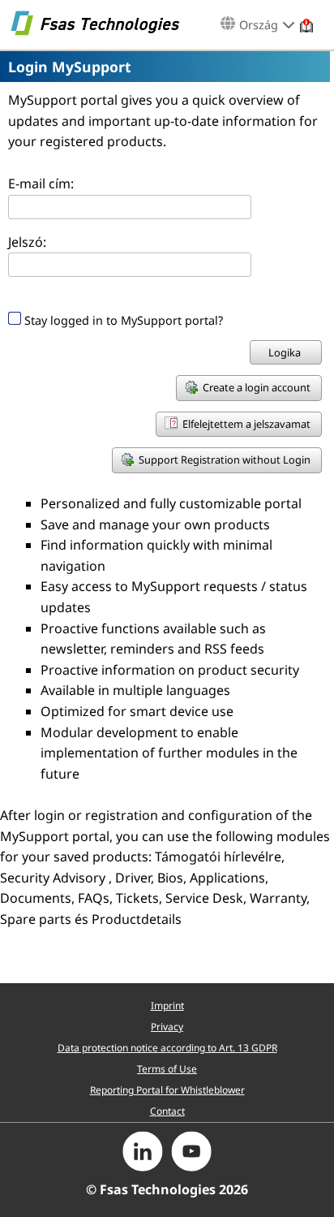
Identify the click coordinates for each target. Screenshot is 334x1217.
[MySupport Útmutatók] (304, 25)
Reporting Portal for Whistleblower (167, 1090)
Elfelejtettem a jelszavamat (247, 423)
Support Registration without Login (226, 459)
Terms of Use (167, 1069)
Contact (167, 1111)
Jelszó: (27, 242)
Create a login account (258, 387)
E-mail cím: (41, 183)
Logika (286, 352)
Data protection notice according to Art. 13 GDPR (167, 1048)
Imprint (167, 1005)
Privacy (167, 1027)
